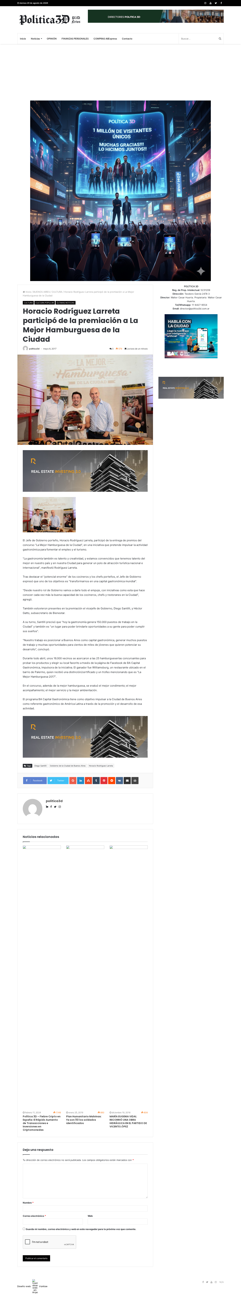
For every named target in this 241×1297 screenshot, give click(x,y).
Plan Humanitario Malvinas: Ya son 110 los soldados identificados (84, 1120)
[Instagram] (205, 3)
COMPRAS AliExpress (105, 38)
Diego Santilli (40, 766)
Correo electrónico (34, 1215)
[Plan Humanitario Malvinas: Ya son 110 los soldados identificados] (85, 977)
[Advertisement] (120, 72)
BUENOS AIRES (41, 291)
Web (90, 1215)
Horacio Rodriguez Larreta (101, 766)
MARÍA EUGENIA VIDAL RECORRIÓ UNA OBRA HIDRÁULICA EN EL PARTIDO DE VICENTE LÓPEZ (128, 1121)
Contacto (127, 38)
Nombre (28, 1202)
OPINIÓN (52, 38)
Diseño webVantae (32, 1286)
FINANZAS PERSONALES (75, 38)
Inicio (23, 38)
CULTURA (57, 291)
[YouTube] (210, 3)
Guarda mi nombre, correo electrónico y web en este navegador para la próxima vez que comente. (81, 1229)
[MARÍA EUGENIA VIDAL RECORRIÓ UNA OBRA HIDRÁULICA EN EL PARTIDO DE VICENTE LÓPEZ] (129, 977)
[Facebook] (221, 3)
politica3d (34, 348)
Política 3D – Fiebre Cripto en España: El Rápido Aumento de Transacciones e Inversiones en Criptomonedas (42, 1123)
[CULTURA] (50, 19)
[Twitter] (215, 3)
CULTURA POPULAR (44, 303)
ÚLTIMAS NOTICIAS (65, 303)
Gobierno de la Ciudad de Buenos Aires (68, 766)
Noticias (35, 38)
